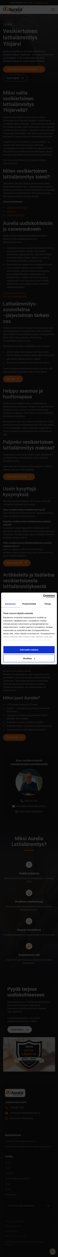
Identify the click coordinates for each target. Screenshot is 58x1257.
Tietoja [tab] (47, 604)
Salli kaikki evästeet (29, 649)
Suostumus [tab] (10, 604)
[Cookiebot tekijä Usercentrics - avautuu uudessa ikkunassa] (43, 596)
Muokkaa (27, 658)
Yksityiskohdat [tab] (29, 604)
